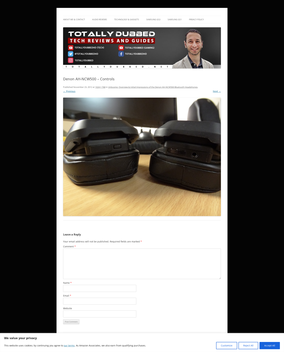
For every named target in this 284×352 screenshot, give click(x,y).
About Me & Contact (74, 19)
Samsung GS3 (153, 19)
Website (67, 308)
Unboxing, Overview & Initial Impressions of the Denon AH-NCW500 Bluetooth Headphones (153, 87)
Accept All (269, 345)
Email (67, 295)
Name (67, 282)
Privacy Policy (196, 19)
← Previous (69, 91)
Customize (226, 345)
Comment (69, 246)
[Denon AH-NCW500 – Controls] (142, 157)
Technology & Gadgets (126, 19)
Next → (217, 91)
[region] (142, 342)
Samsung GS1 (175, 19)
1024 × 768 (100, 87)
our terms (69, 345)
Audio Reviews (99, 19)
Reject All (248, 345)
